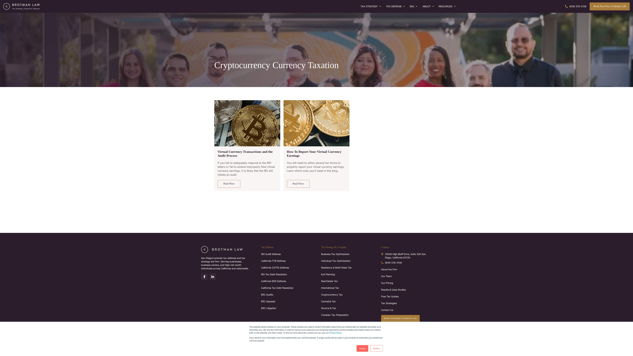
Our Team (386, 276)
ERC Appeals (268, 301)
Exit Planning (328, 274)
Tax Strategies (389, 303)
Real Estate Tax (329, 281)
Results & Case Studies (393, 289)
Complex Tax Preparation (334, 314)
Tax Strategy (369, 6)
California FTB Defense (273, 260)
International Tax (330, 287)
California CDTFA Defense (275, 267)
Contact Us (387, 310)
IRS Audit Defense (271, 254)
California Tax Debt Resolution (277, 287)
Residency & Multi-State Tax (336, 267)
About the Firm (389, 269)
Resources (445, 6)
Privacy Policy (335, 332)
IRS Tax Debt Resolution (274, 274)
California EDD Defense (273, 281)
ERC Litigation (268, 308)
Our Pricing (387, 283)
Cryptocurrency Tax (332, 294)
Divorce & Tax (328, 308)
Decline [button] (376, 348)
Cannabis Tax (328, 301)
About (426, 6)
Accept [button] (362, 348)
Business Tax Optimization (335, 254)
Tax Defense (394, 6)
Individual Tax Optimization (335, 260)
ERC (412, 6)
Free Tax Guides (390, 296)
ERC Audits (267, 294)
